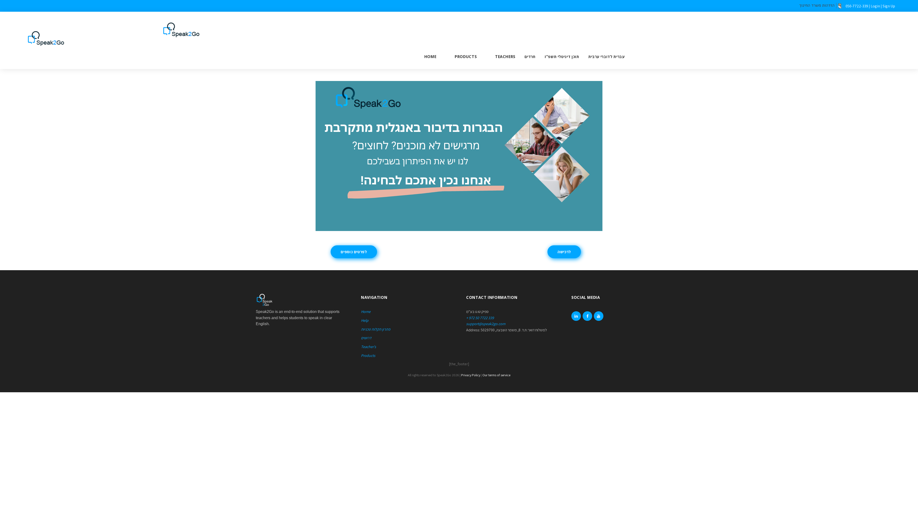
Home (430, 56)
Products (466, 56)
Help (364, 320)
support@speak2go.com (485, 323)
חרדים (530, 56)
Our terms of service (496, 375)
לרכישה (564, 251)
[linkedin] (576, 316)
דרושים (366, 337)
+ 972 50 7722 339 (480, 317)
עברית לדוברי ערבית (606, 56)
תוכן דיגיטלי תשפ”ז (562, 56)
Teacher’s (368, 346)
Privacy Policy (470, 375)
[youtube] (598, 316)
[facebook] (587, 316)
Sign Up (889, 6)
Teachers (505, 56)
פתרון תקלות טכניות (375, 329)
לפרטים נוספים (354, 251)
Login (875, 6)
